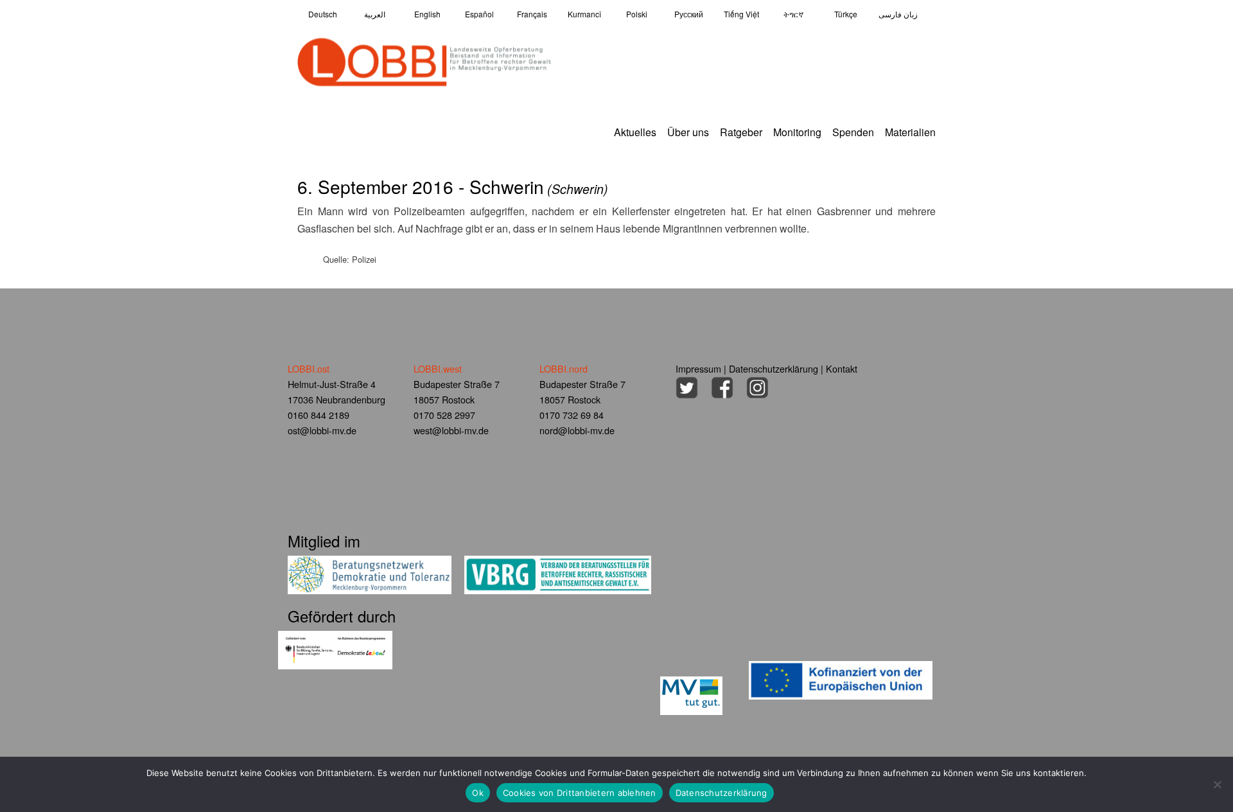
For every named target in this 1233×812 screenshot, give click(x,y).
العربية (374, 13)
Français (532, 13)
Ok (478, 793)
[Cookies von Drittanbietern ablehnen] (1217, 784)
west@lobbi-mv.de (451, 430)
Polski (636, 13)
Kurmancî (584, 13)
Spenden (853, 132)
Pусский (688, 13)
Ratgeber (741, 132)
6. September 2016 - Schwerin (452, 186)
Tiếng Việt (741, 13)
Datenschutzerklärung (773, 368)
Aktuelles (635, 132)
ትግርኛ (793, 13)
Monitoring (797, 132)
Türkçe (845, 13)
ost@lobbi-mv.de (322, 430)
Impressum (698, 368)
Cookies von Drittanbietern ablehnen (579, 793)
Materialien (910, 132)
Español (479, 13)
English (427, 13)
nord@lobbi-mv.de (577, 430)
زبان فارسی (898, 13)
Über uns (688, 132)
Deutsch (322, 13)
